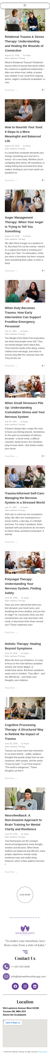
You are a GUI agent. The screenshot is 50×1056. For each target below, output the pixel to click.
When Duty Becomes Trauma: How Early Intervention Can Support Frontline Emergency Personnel (23, 317)
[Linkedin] (34, 986)
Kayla (28, 55)
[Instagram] (25, 986)
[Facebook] (15, 986)
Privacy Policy (42, 1052)
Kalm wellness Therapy (15, 58)
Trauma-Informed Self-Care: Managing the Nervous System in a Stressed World (25, 498)
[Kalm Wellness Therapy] (25, 930)
